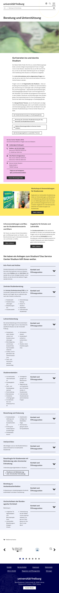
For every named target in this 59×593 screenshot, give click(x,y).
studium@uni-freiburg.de (16, 145)
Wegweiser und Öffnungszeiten (31, 571)
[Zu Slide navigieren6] (39, 558)
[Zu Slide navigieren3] (29, 558)
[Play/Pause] (20, 558)
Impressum (35, 567)
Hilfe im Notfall (11, 571)
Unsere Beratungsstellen (16, 178)
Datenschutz (48, 567)
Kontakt (9, 567)
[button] (43, 271)
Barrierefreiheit (21, 567)
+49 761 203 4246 (19, 148)
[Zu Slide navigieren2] (26, 558)
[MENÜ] (54, 4)
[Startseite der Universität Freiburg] (13, 4)
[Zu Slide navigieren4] (32, 558)
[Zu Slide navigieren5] (35, 558)
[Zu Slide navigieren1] (23, 558)
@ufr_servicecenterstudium (18, 172)
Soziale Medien (29, 588)
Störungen (49, 571)
